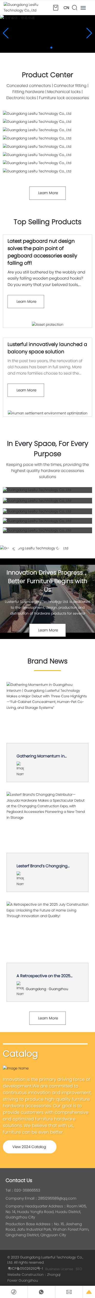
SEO (79, 1269)
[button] (44, 48)
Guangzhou (28, 1280)
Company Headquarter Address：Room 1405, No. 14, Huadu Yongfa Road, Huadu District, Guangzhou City (46, 1212)
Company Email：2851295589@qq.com (41, 1198)
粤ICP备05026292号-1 (25, 1268)
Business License (59, 1269)
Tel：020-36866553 (23, 1190)
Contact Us (19, 1180)
